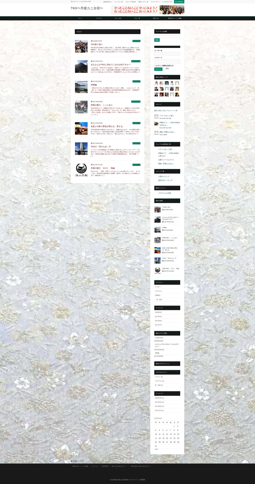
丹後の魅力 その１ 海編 (103, 168)
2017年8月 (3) (159, 406)
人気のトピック (163, 176)
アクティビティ (155, 1)
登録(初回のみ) (107, 1)
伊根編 (95, 85)
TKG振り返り (97, 44)
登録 (167, 68)
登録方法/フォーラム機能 (80, 466)
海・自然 (136, 81)
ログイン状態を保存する (165, 65)
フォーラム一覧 (118, 1)
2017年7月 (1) (159, 410)
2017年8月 (158, 321)
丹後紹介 (158, 295)
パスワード (158, 58)
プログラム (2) (159, 381)
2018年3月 (158, 312)
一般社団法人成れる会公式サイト (140, 466)
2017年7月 (158, 325)
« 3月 (156, 449)
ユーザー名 (158, 50)
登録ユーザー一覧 (143, 1)
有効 (159, 110)
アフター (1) (159, 377)
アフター (136, 41)
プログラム (136, 61)
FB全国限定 (105, 466)
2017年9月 (158, 316)
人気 (163, 110)
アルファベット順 (171, 110)
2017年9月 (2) (159, 402)
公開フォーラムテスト (166, 160)
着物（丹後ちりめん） (167, 132)
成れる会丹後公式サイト (119, 466)
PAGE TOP (247, 467)
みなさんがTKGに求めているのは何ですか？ (111, 64)
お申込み (180, 1)
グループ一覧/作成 (131, 1)
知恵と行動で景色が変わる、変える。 (108, 126)
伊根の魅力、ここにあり (102, 105)
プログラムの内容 (164, 193)
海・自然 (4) (159, 385)
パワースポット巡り (166, 116)
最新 (155, 110)
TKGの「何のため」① (101, 146)
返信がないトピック (165, 180)
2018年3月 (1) (159, 398)
